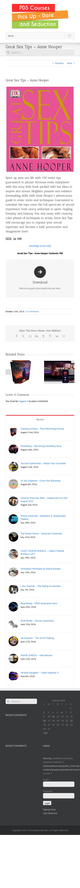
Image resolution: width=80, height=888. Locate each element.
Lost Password (50, 813)
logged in (23, 401)
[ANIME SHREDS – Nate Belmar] (13, 655)
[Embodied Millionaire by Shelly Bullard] (13, 569)
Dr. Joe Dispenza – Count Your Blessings (40, 480)
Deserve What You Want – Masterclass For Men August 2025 (44, 499)
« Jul (45, 732)
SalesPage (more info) (40, 245)
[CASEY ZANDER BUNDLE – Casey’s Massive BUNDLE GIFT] (13, 551)
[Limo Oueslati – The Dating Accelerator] (13, 586)
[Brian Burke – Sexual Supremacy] (13, 620)
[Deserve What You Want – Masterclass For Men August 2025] (13, 498)
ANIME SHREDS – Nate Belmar (36, 655)
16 (44, 720)
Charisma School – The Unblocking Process (42, 428)
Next (69, 63)
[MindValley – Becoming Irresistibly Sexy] (13, 446)
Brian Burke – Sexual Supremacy (37, 620)
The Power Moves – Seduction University (41, 533)
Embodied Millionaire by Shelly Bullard (40, 568)
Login (46, 779)
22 (71, 720)
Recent (40, 419)
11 (53, 716)
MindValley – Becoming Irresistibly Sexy (41, 446)
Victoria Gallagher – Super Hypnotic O (40, 672)
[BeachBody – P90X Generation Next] (13, 603)
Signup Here (49, 809)
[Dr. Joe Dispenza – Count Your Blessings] (13, 480)
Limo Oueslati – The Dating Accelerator (41, 586)
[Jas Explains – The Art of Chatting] (13, 638)
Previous (59, 63)
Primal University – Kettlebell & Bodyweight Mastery (43, 517)
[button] (8, 372)
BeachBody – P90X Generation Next (39, 603)
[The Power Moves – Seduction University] (13, 533)
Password (47, 791)
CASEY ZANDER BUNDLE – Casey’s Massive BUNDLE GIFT (42, 552)
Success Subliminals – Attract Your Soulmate (43, 463)
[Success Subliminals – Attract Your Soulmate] (13, 463)
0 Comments (33, 311)
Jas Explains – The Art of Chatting (37, 638)
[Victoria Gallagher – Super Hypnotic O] (13, 672)
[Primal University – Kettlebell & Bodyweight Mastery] (13, 516)
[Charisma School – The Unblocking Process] (13, 429)
